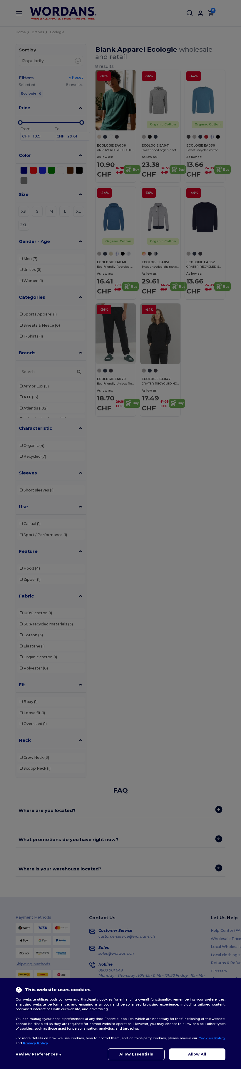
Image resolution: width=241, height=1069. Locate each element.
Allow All (197, 1054)
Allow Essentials (136, 1054)
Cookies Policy (211, 1038)
